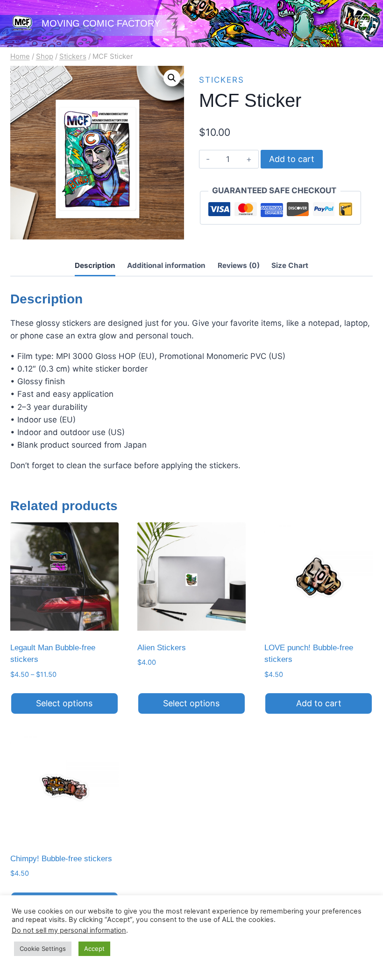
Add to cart (291, 159)
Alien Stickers (161, 647)
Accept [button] (94, 948)
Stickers (221, 79)
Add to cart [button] (318, 703)
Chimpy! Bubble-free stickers (61, 858)
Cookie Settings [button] (43, 948)
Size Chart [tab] (289, 265)
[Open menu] (364, 23)
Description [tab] (95, 265)
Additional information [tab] (166, 265)
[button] (171, 78)
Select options (64, 703)
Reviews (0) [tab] (239, 265)
